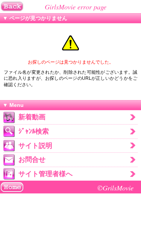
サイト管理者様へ (45, 174)
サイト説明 (35, 145)
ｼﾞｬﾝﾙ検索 (33, 131)
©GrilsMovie (115, 187)
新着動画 (31, 117)
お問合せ (31, 159)
